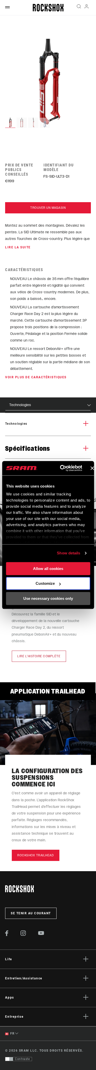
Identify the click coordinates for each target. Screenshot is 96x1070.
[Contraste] (9, 1059)
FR (12, 1033)
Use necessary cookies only (48, 598)
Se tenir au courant (31, 913)
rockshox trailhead (35, 855)
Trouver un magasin (48, 208)
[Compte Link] (86, 8)
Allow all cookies (48, 568)
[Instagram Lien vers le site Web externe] (23, 934)
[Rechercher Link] (78, 7)
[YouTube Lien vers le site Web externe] (41, 933)
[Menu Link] (7, 7)
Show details (68, 553)
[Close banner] (92, 468)
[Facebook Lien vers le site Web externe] (6, 935)
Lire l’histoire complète (38, 656)
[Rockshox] (48, 7)
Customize (45, 583)
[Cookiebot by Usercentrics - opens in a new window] (61, 468)
